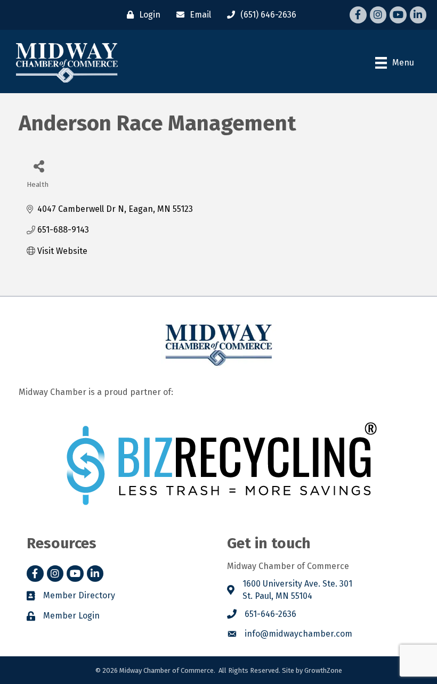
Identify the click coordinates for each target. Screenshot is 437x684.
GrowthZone (323, 670)
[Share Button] (39, 166)
